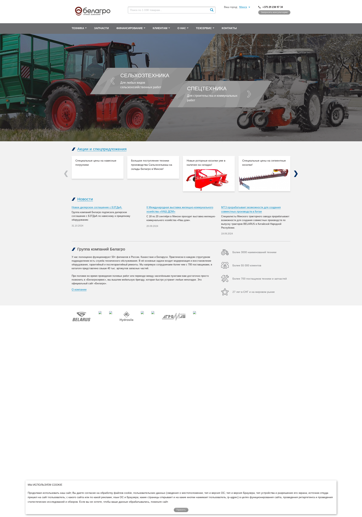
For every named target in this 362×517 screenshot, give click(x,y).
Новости (85, 199)
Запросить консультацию (274, 12)
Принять (181, 509)
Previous (66, 173)
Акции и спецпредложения (102, 149)
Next (296, 173)
